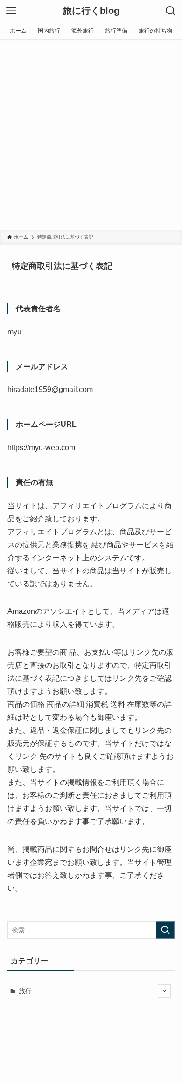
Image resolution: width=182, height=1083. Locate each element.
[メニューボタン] (11, 11)
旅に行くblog (91, 11)
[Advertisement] (91, 134)
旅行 (25, 991)
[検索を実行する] (165, 930)
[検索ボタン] (171, 11)
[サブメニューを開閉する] (164, 990)
